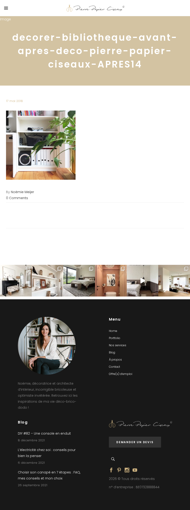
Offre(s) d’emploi (120, 374)
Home (113, 331)
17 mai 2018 (14, 101)
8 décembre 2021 (31, 440)
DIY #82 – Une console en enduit (44, 433)
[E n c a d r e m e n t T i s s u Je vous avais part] (47, 281)
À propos (115, 360)
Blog (112, 352)
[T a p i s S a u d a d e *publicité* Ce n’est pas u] (79, 281)
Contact (114, 367)
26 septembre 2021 (32, 485)
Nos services (117, 345)
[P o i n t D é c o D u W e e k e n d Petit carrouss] (174, 281)
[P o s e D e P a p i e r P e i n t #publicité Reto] (142, 281)
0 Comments (17, 198)
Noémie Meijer (22, 192)
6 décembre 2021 (31, 463)
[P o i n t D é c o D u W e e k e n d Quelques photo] (111, 281)
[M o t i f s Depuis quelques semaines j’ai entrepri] (16, 281)
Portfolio (114, 338)
